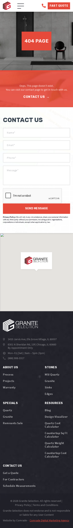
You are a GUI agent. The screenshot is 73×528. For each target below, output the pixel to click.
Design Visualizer (56, 416)
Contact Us (36, 97)
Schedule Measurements (19, 486)
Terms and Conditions (45, 505)
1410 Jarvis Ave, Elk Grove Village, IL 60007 (32, 339)
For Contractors (13, 479)
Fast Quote (59, 5)
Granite (50, 381)
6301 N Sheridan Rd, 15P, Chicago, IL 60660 (32, 344)
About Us (10, 367)
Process (8, 374)
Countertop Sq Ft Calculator (56, 434)
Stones (51, 367)
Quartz (7, 410)
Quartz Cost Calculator (53, 424)
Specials (10, 403)
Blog (48, 410)
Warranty (9, 387)
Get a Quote (11, 473)
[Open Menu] (20, 6)
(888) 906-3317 (16, 358)
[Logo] (20, 325)
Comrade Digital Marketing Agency (49, 520)
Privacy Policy (23, 505)
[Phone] (44, 5)
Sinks (48, 387)
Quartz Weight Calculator (54, 444)
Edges (49, 394)
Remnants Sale (13, 423)
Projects (8, 381)
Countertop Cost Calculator (56, 454)
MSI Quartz (52, 374)
